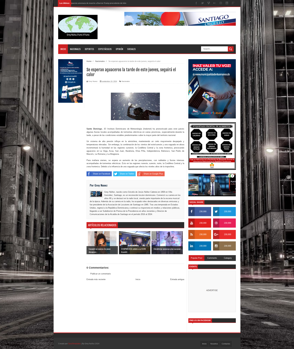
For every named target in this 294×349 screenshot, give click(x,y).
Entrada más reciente (96, 279)
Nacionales (75, 49)
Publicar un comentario (100, 274)
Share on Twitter (127, 174)
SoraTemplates (74, 344)
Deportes (89, 49)
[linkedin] (227, 3)
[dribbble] (221, 3)
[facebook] (196, 3)
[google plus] (233, 3)
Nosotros (214, 344)
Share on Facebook (101, 174)
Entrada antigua (177, 279)
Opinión (119, 49)
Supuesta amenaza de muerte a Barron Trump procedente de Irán (97, 3)
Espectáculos (105, 49)
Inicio (63, 49)
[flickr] (215, 3)
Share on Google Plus (153, 174)
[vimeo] (208, 3)
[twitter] (202, 3)
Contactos (226, 344)
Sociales (131, 49)
